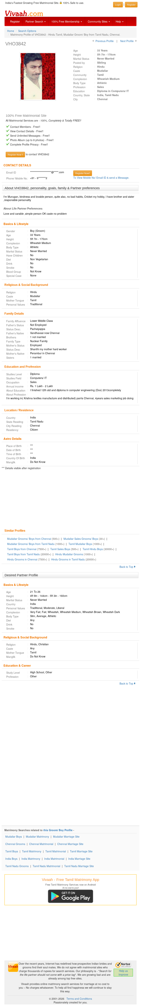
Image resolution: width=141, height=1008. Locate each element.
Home (10, 31)
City (75, 99)
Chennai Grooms (15, 844)
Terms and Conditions (79, 998)
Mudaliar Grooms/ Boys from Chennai (29, 539)
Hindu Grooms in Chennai (22, 559)
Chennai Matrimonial (41, 844)
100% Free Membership (65, 21)
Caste (76, 71)
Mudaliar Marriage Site (66, 836)
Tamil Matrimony (31, 851)
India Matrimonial (54, 858)
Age (75, 50)
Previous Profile (104, 41)
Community (79, 75)
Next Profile (127, 41)
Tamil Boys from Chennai (21, 549)
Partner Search (35, 21)
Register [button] (131, 4)
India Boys (11, 858)
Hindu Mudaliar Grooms (69, 554)
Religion (78, 67)
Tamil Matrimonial (55, 851)
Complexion (80, 79)
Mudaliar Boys (13, 836)
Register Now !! (15, 154)
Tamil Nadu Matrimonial (46, 866)
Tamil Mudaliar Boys (80, 544)
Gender (10, 231)
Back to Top (127, 567)
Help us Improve (123, 972)
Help (119, 21)
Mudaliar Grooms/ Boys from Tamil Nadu (31, 544)
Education (79, 91)
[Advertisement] (70, 500)
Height (77, 54)
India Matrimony (30, 858)
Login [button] (118, 4)
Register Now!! (82, 173)
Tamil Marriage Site (81, 851)
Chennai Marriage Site (70, 844)
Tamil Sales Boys (60, 549)
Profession (79, 87)
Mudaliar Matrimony (37, 836)
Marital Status (81, 58)
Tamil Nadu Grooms (17, 866)
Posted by (79, 63)
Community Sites (98, 21)
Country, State (81, 95)
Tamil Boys (11, 851)
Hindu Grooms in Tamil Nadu (68, 559)
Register (15, 21)
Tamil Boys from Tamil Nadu (23, 554)
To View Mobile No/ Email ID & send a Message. (101, 177)
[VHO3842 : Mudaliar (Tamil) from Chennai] (36, 76)
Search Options (27, 31)
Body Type (79, 83)
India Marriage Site (79, 858)
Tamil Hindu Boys (93, 549)
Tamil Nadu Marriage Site (79, 866)
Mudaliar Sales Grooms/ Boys (81, 539)
